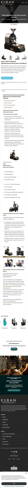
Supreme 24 (14, 328)
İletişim (19, 471)
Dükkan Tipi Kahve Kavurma (15, 82)
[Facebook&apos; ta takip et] (11, 451)
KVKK (23, 486)
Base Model (8, 19)
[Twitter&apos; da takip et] (14, 451)
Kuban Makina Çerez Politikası (9, 486)
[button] (26, 473)
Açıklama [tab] (3, 90)
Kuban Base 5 (23, 328)
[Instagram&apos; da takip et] (13, 451)
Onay (14, 483)
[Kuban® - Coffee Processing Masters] (7, 2)
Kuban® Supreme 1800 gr (9, 286)
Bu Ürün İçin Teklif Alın (7, 78)
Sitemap (23, 471)
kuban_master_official (8, 302)
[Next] (25, 40)
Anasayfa (3, 19)
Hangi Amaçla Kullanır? (9, 100)
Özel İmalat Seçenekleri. (9, 105)
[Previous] (3, 40)
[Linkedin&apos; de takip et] (16, 451)
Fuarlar (11, 471)
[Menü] (26, 2)
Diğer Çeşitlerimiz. (8, 107)
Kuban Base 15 (5, 328)
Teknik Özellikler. (8, 103)
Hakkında (15, 471)
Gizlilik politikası (18, 486)
